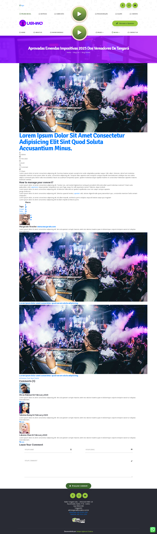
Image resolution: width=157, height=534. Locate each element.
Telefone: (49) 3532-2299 (78, 514)
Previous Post (25, 378)
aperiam (77, 193)
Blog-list (76, 52)
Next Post (34, 378)
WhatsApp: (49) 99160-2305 (78, 512)
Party (21, 211)
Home (69, 52)
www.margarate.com (46, 226)
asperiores (34, 187)
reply (22, 402)
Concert (22, 213)
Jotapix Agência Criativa (84, 531)
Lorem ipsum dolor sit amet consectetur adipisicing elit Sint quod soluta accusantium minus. (72, 141)
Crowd (21, 209)
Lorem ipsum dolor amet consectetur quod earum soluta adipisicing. (48, 303)
